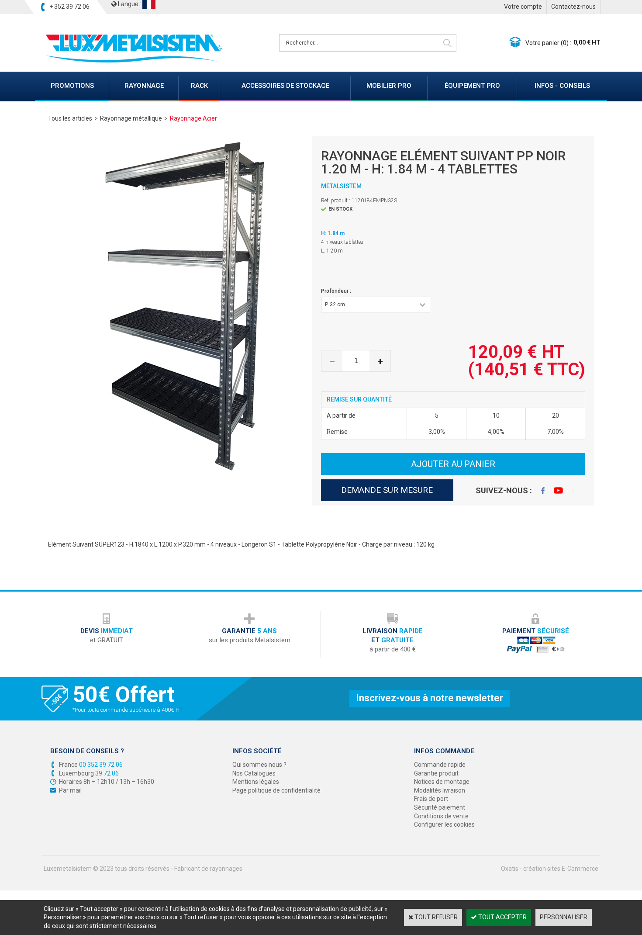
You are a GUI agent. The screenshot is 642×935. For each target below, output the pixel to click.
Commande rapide (440, 764)
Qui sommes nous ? (259, 764)
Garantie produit (436, 773)
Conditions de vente (441, 816)
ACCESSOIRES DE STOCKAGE (285, 86)
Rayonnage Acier (193, 118)
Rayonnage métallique (131, 118)
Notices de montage (441, 781)
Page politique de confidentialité (276, 790)
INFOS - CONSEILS (562, 86)
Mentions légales (255, 781)
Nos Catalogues (254, 773)
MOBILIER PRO (388, 86)
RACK (199, 86)
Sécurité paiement (439, 807)
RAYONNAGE (144, 86)
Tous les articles (70, 118)
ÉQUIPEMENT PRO (472, 86)
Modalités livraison (439, 790)
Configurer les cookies (444, 824)
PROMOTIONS (72, 86)
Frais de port (431, 798)
